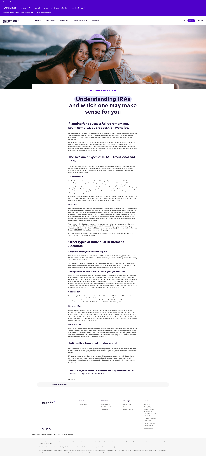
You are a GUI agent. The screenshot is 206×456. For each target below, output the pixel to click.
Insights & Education (80, 20)
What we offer (50, 20)
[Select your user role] (17, 2)
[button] (30, 7)
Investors (95, 20)
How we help (64, 20)
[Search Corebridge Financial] (184, 21)
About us (38, 20)
